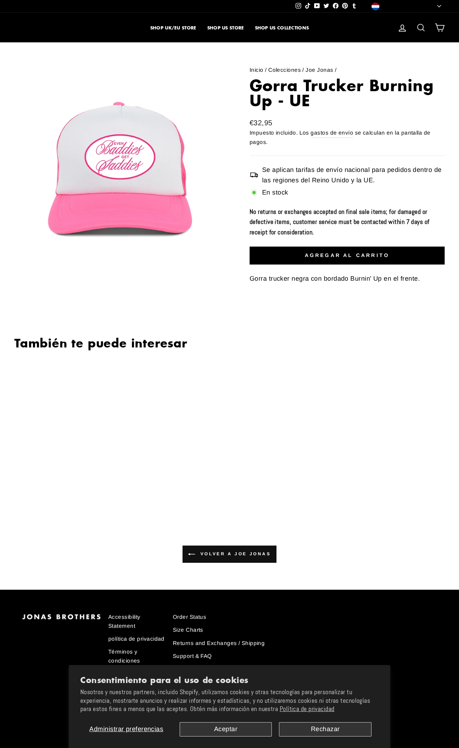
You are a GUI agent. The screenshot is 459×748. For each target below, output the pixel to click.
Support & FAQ (192, 656)
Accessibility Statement (124, 621)
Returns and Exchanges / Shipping (219, 643)
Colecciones (284, 70)
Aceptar (225, 729)
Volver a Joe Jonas (234, 553)
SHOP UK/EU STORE (173, 28)
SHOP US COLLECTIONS (282, 28)
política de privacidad (136, 639)
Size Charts (188, 630)
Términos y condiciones (124, 656)
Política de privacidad (307, 709)
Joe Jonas (319, 70)
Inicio (257, 70)
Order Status (189, 617)
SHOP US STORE (225, 28)
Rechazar (325, 729)
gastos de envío (332, 133)
